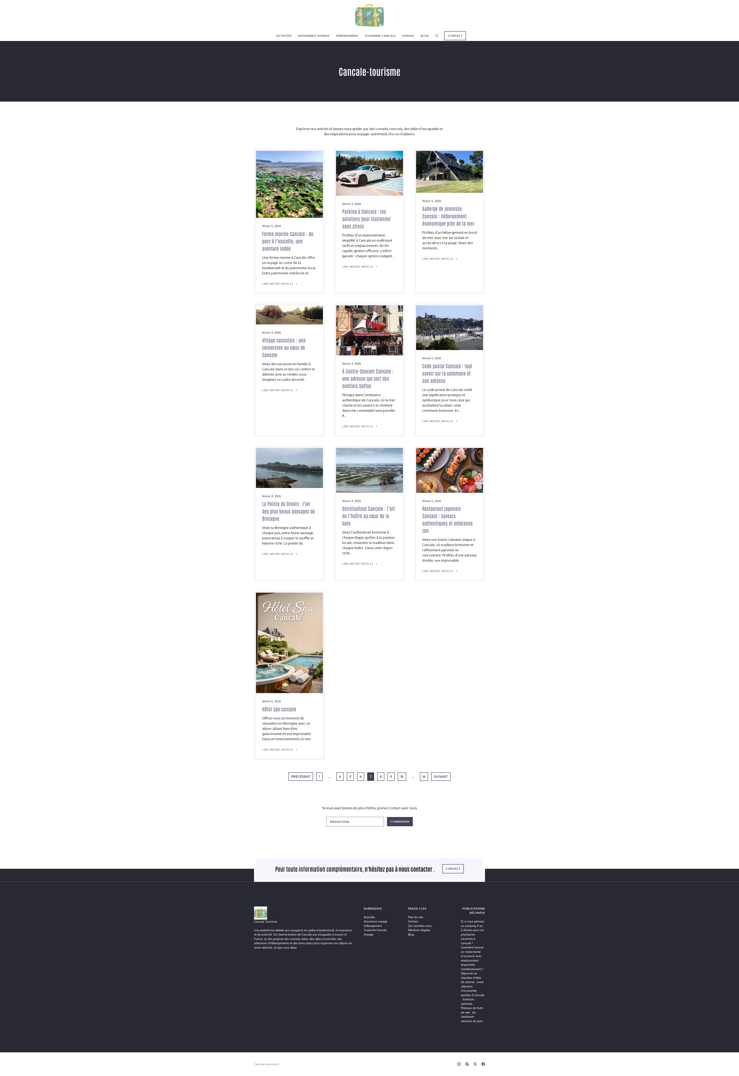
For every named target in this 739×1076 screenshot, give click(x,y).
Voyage (408, 36)
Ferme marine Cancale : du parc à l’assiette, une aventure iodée (287, 240)
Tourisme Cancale (380, 36)
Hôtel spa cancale (279, 709)
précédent (300, 777)
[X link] (475, 1064)
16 (424, 777)
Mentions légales (419, 930)
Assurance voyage (314, 36)
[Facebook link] (483, 1064)
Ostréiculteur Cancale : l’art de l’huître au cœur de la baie (368, 515)
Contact (413, 921)
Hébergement (347, 36)
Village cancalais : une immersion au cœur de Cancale (284, 347)
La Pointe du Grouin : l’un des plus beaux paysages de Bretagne (288, 510)
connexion (399, 821)
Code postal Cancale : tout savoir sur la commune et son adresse (447, 373)
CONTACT (455, 36)
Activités (284, 36)
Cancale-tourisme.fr (266, 1064)
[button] (436, 36)
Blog (424, 36)
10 (401, 777)
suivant (441, 777)
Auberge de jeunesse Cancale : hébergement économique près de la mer (448, 215)
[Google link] (467, 1064)
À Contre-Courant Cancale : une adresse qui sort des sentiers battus (368, 378)
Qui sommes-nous (420, 926)
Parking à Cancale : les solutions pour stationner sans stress (366, 218)
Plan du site (415, 917)
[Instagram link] (459, 1064)
